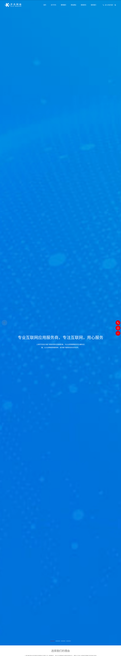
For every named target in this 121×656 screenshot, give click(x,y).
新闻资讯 (83, 5)
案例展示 (63, 5)
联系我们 (93, 5)
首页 (44, 5)
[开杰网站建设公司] (13, 5)
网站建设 (73, 5)
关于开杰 (53, 5)
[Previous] (4, 323)
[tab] (52, 641)
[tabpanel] (60, 322)
